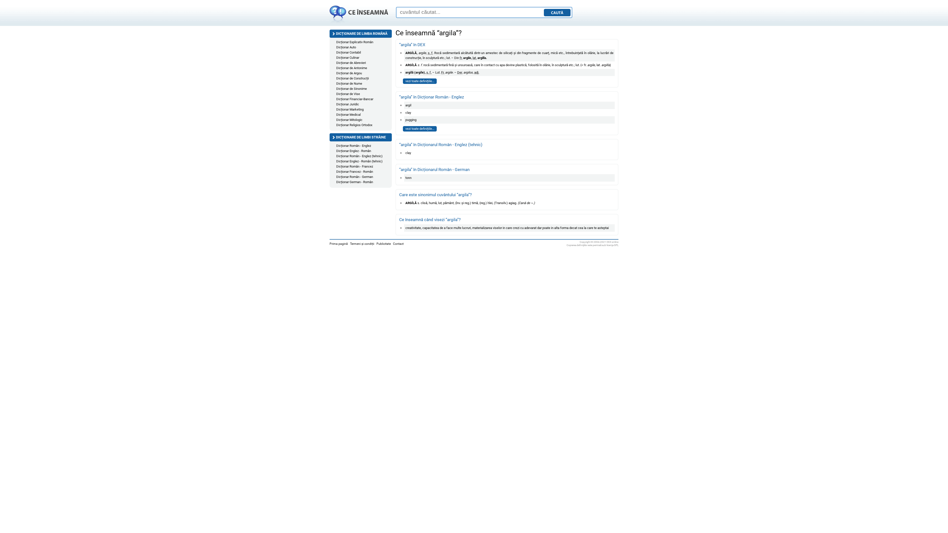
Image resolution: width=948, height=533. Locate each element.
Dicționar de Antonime (351, 68)
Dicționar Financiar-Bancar (354, 99)
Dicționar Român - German (354, 177)
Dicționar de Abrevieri (351, 63)
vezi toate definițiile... (419, 81)
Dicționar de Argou (349, 73)
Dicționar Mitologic (349, 120)
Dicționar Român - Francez (354, 166)
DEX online (612, 242)
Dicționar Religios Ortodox (354, 125)
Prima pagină (339, 244)
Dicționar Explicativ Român (354, 42)
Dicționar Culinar (347, 57)
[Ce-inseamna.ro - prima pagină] (359, 23)
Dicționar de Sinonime (351, 89)
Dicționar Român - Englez (353, 146)
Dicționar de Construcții (352, 78)
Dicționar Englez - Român (353, 151)
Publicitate (383, 244)
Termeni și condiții (362, 244)
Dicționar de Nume (349, 83)
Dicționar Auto (346, 47)
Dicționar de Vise (348, 94)
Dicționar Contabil (348, 52)
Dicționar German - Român (354, 182)
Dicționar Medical (348, 114)
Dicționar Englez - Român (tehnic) (359, 161)
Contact (398, 244)
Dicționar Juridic (347, 104)
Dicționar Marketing (350, 109)
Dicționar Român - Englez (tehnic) (359, 156)
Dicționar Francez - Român (354, 171)
